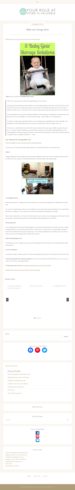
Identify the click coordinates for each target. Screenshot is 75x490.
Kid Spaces (13, 34)
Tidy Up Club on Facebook (14, 393)
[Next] (68, 299)
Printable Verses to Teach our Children (18, 383)
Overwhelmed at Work (59, 286)
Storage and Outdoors (57, 34)
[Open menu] (37, 2)
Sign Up (45, 476)
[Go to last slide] (7, 299)
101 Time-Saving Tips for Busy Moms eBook (19, 374)
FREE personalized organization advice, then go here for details (35, 265)
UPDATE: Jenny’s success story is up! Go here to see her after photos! (23, 39)
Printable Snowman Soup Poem (16, 387)
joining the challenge (63, 258)
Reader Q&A (11, 390)
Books (29, 476)
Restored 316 (51, 487)
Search (7, 334)
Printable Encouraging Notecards (16, 380)
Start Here (37, 476)
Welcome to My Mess (36, 286)
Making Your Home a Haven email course (18, 377)
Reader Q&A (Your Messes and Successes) (33, 34)
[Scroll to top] (69, 471)
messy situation (14, 96)
